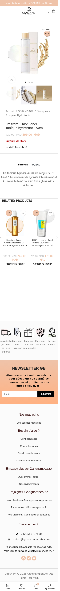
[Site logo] (28, 10)
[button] (9, 57)
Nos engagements (29, 483)
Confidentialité (28, 438)
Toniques (42, 111)
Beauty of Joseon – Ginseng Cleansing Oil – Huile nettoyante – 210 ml (15, 243)
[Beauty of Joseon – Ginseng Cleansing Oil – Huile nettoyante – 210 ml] (15, 223)
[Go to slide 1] (25, 82)
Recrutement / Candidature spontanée (29, 514)
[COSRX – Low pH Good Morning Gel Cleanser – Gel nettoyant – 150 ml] (42, 223)
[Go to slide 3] (32, 82)
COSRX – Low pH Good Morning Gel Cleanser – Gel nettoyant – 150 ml (42, 243)
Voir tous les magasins (29, 422)
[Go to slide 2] (29, 82)
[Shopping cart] (53, 11)
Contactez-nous (29, 445)
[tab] (23, 165)
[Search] (47, 11)
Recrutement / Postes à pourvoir (29, 507)
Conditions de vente (29, 453)
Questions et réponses (28, 460)
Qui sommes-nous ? (29, 476)
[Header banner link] (29, 3)
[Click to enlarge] (11, 79)
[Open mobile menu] (4, 11)
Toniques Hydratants (18, 115)
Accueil (10, 111)
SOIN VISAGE (25, 111)
